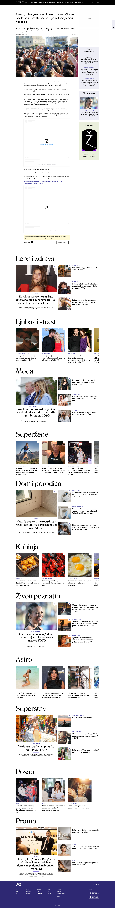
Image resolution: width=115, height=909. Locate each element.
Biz (16, 893)
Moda (46, 2)
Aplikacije (59, 896)
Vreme (49, 895)
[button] (98, 340)
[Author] (89, 140)
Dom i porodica (65, 2)
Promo (36, 856)
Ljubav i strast (41, 2)
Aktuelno (18, 11)
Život (17, 895)
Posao (17, 803)
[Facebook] (90, 884)
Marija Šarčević (86, 153)
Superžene (59, 2)
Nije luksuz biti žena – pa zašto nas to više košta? (89, 155)
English (49, 893)
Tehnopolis (39, 891)
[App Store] (94, 897)
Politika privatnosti (61, 895)
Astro (76, 2)
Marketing (59, 889)
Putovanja (28, 891)
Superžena (28, 895)
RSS (57, 898)
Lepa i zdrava (34, 2)
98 (31, 242)
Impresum (59, 891)
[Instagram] (96, 884)
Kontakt (59, 900)
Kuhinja (71, 2)
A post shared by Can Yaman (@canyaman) (47, 164)
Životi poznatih (52, 2)
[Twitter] (93, 884)
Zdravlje (28, 889)
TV (48, 891)
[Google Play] (94, 893)
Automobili (39, 893)
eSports (39, 889)
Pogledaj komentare (62, 242)
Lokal (38, 895)
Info (17, 889)
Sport (17, 891)
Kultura (28, 893)
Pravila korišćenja (61, 893)
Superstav (80, 2)
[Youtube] (98, 884)
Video (49, 889)
